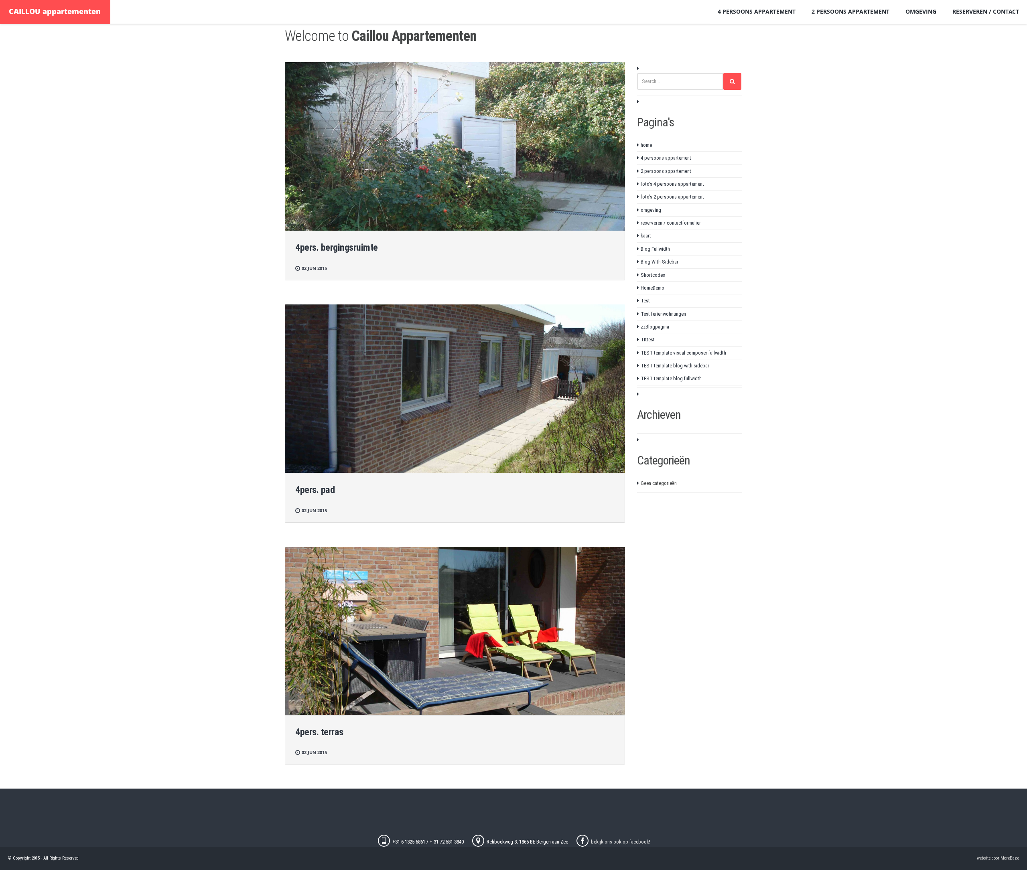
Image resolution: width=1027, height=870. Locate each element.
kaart (646, 236)
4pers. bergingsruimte (336, 247)
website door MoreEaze (998, 858)
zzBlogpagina (655, 327)
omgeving (920, 11)
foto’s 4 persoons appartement (672, 184)
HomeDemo (652, 288)
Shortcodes (653, 275)
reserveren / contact (985, 11)
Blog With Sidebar (659, 262)
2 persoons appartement (850, 11)
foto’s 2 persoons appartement (672, 197)
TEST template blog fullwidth (671, 378)
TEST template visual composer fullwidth (683, 353)
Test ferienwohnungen (663, 314)
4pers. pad (315, 489)
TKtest (648, 340)
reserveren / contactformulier (671, 223)
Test (645, 301)
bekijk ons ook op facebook (620, 842)
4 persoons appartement (757, 11)
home (646, 145)
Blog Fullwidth (655, 249)
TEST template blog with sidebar (675, 366)
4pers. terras (319, 732)
